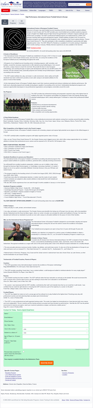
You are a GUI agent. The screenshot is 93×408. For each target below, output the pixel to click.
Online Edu (33, 10)
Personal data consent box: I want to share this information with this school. (12, 353)
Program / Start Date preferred (10, 341)
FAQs (67, 400)
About (63, 400)
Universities (24, 10)
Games (87, 10)
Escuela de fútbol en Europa (13, 378)
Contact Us (87, 400)
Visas (78, 10)
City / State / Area (9, 325)
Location (64, 374)
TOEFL (51, 10)
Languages (42, 10)
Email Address (8, 317)
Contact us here (36, 48)
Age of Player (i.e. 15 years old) (12, 337)
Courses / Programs (68, 372)
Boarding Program (10, 372)
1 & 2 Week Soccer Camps (13, 374)
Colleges (14, 10)
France (22, 14)
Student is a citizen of (10, 332)
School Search (5, 14)
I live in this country (10, 329)
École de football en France (13, 376)
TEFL (60, 10)
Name (6, 313)
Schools (5, 10)
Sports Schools (14, 14)
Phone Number (8, 321)
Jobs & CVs (69, 10)
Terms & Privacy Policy (76, 400)
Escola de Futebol (10, 380)
